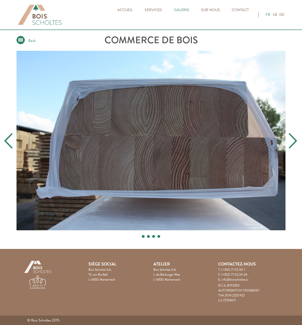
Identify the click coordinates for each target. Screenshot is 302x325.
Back (32, 40)
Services (153, 10)
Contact (240, 10)
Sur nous (210, 10)
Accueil (125, 10)
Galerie (181, 10)
